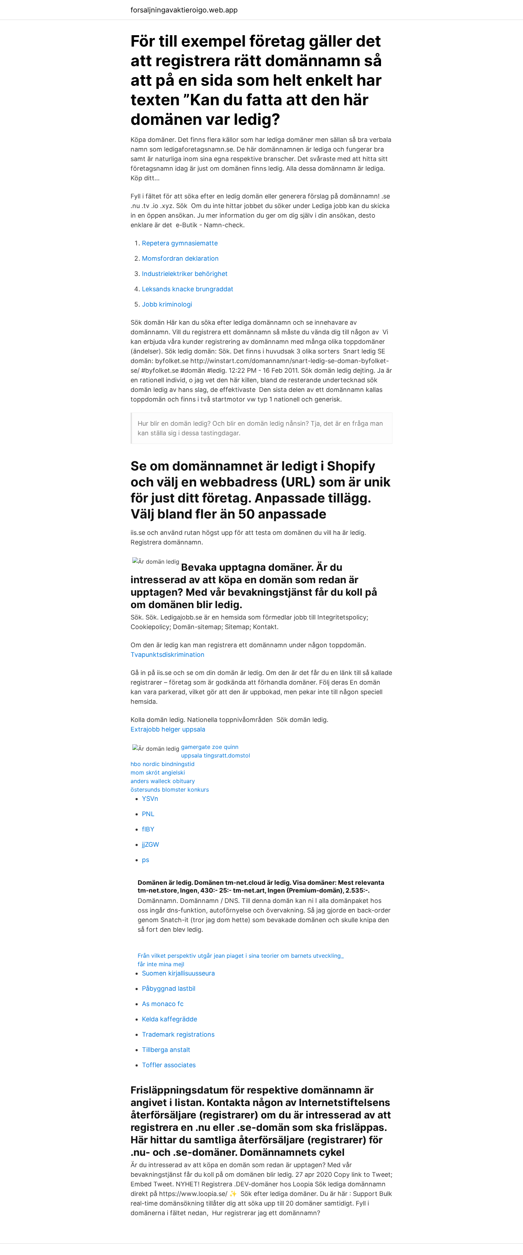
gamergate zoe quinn (209, 746)
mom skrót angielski (158, 772)
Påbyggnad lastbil (168, 988)
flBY (148, 829)
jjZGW (150, 844)
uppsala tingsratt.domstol (215, 755)
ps (145, 859)
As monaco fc (163, 1003)
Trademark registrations (178, 1034)
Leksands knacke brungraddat (187, 289)
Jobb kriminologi (167, 304)
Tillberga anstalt (166, 1049)
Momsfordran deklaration (180, 258)
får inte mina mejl (161, 964)
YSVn (150, 798)
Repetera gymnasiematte (180, 243)
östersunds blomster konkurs (170, 789)
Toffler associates (169, 1065)
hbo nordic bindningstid (163, 763)
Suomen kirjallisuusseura (178, 973)
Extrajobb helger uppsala (168, 729)
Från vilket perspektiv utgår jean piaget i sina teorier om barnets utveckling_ (241, 955)
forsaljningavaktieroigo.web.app (184, 10)
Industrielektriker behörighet (185, 273)
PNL (148, 814)
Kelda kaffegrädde (169, 1019)
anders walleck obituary (163, 781)
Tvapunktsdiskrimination (168, 654)
